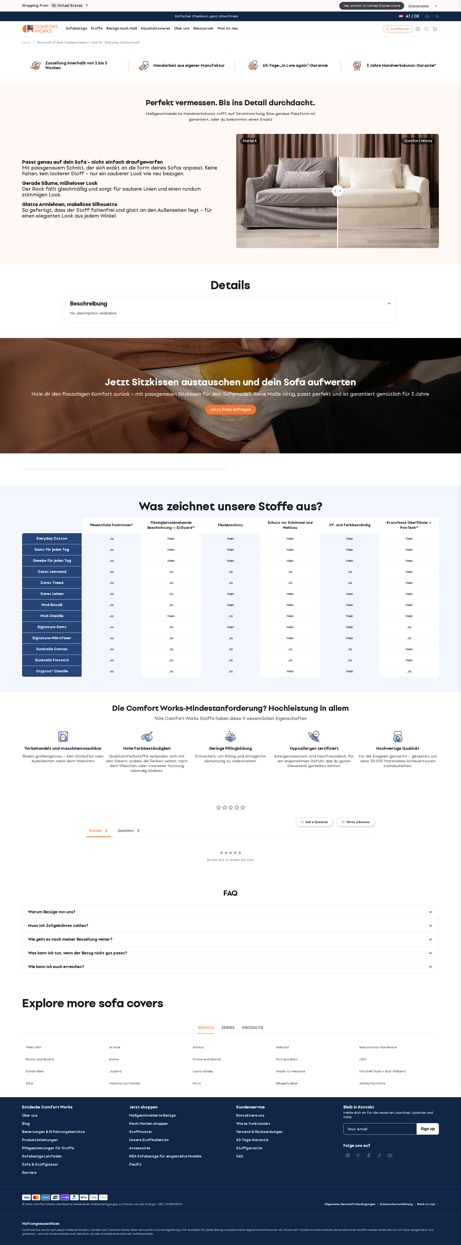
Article (114, 1047)
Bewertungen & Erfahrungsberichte (53, 1132)
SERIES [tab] (228, 1027)
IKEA (29, 1083)
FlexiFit (135, 1165)
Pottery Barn (286, 1059)
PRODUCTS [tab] (252, 1027)
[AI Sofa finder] (418, 29)
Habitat (282, 1047)
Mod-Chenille (51, 616)
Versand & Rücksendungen (259, 1132)
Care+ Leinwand (52, 572)
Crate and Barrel (206, 1059)
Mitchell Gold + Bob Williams (382, 1071)
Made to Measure (290, 1071)
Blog (26, 1124)
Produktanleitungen (40, 1140)
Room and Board (40, 1059)
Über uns (29, 1116)
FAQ (239, 1156)
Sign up (428, 1128)
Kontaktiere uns (250, 1116)
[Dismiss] (436, 6)
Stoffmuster (140, 1132)
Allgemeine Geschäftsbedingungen (349, 1204)
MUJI (197, 1083)
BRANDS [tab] (206, 1027)
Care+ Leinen (51, 594)
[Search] (426, 29)
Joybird (115, 1071)
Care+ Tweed (51, 583)
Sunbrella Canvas (51, 649)
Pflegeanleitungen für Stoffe (48, 1148)
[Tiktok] (379, 1155)
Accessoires (139, 1148)
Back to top (426, 1204)
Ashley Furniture (372, 1083)
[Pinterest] (358, 1155)
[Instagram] (347, 1155)
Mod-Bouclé (52, 605)
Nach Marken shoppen (148, 1124)
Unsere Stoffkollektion (149, 1140)
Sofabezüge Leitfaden (42, 1156)
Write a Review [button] (358, 822)
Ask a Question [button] (317, 822)
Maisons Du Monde (124, 1083)
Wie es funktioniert (253, 1124)
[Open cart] (435, 29)
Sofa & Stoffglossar (40, 1165)
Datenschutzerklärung (396, 1204)
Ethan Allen (35, 1071)
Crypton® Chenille (52, 671)
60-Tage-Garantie (252, 1140)
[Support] (427, 16)
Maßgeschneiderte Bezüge (152, 1116)
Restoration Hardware (378, 1047)
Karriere (29, 1173)
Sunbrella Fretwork (52, 660)
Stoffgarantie (249, 1148)
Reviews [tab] (95, 830)
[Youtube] (390, 1155)
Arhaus (198, 1047)
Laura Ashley (203, 1071)
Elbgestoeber (287, 1083)
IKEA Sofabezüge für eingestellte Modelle (165, 1156)
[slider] (337, 191)
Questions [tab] (126, 830)
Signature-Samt (52, 627)
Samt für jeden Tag (52, 550)
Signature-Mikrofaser (51, 638)
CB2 (362, 1059)
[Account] (435, 16)
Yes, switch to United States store (371, 6)
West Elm (33, 1047)
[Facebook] (368, 1155)
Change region (418, 5)
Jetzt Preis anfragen (230, 409)
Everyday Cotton (51, 539)
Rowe (113, 1059)
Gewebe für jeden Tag (52, 561)
